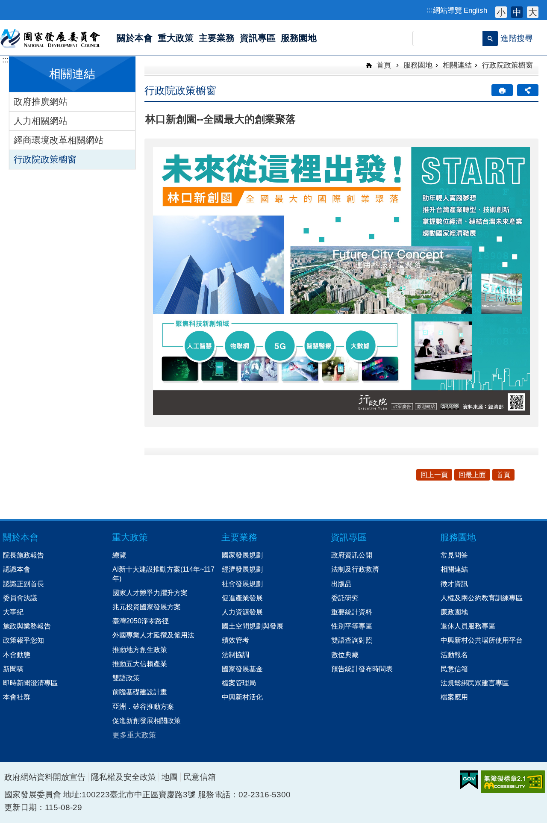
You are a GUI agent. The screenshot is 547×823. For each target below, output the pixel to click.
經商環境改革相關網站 (58, 140)
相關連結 (457, 65)
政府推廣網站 (41, 101)
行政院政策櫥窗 (45, 159)
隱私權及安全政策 (123, 777)
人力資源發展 (242, 612)
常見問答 (454, 555)
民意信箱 (454, 669)
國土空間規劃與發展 (252, 626)
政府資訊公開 (351, 555)
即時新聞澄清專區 (30, 683)
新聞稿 (13, 669)
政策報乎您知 (23, 640)
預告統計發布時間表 (362, 669)
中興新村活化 (242, 697)
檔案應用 (454, 697)
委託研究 (345, 598)
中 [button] (516, 12)
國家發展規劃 (242, 555)
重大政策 (130, 537)
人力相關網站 (41, 121)
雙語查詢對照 (351, 640)
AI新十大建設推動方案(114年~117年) (163, 573)
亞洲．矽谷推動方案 (143, 706)
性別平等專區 (351, 626)
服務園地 (417, 65)
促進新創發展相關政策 (146, 720)
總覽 (119, 555)
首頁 (382, 65)
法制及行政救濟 (355, 569)
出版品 (341, 583)
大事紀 (13, 612)
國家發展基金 (242, 669)
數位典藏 (345, 654)
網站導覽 (447, 10)
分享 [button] (527, 90)
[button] (490, 38)
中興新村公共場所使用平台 (482, 640)
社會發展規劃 (242, 583)
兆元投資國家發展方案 (146, 607)
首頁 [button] (503, 474)
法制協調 (235, 654)
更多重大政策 (134, 735)
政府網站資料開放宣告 (44, 777)
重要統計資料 (351, 612)
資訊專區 (349, 537)
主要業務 (239, 537)
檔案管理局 (239, 683)
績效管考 (235, 640)
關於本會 (20, 537)
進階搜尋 (516, 38)
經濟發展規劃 (242, 569)
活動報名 (454, 654)
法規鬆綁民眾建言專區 (475, 683)
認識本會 (16, 569)
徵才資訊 (454, 583)
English (475, 10)
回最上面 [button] (472, 474)
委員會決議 (20, 598)
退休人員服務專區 (468, 626)
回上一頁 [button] (434, 474)
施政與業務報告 (27, 626)
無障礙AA (513, 781)
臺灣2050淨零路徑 (140, 621)
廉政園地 (454, 612)
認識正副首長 (23, 583)
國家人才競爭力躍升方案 (150, 592)
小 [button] (501, 12)
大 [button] (532, 12)
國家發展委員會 (50, 38)
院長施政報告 (23, 555)
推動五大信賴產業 (139, 663)
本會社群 (16, 697)
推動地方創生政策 (139, 649)
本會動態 (16, 654)
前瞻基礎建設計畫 (139, 692)
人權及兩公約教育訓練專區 (482, 598)
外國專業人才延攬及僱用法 (153, 635)
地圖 (170, 777)
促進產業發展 (242, 598)
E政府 (469, 780)
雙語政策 (126, 677)
